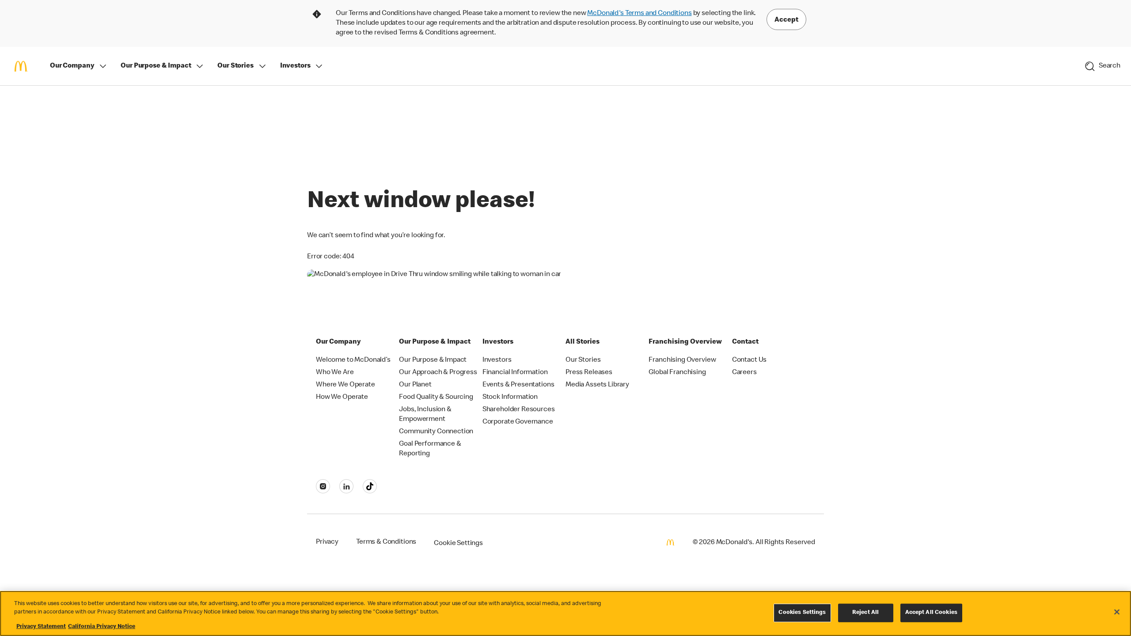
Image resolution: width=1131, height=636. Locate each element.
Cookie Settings (458, 543)
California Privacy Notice (101, 627)
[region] (565, 613)
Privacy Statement (41, 627)
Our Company (72, 66)
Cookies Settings (802, 613)
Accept (786, 20)
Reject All (865, 613)
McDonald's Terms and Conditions (639, 13)
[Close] (1117, 612)
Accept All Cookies (931, 613)
